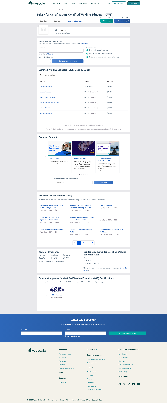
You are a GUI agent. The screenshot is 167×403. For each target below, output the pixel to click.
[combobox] (61, 51)
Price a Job (107, 21)
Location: (42, 48)
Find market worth (122, 21)
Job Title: (24, 330)
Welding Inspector (46, 113)
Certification (49, 10)
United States (40, 10)
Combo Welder (45, 108)
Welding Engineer (45, 92)
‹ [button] (45, 157)
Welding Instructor (46, 87)
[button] (43, 21)
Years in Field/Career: (46, 57)
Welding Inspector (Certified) (49, 102)
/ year (63, 30)
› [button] (122, 157)
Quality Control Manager (48, 97)
